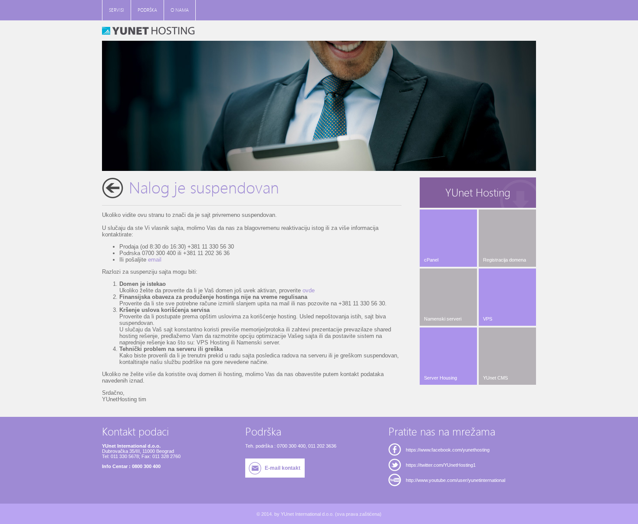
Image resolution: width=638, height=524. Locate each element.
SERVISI (116, 10)
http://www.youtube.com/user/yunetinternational (455, 480)
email (154, 259)
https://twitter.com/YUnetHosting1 (441, 465)
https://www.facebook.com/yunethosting (448, 449)
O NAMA (180, 10)
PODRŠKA (147, 10)
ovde (309, 290)
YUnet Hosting (477, 193)
